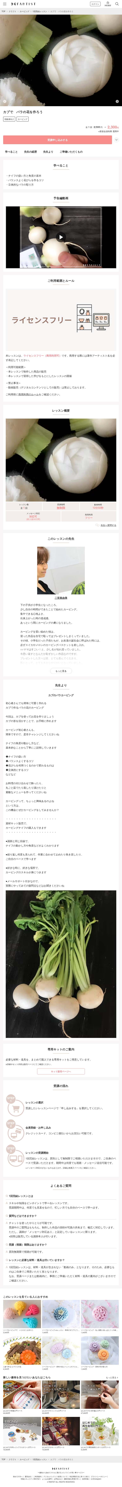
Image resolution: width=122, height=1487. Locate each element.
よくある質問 (47, 1479)
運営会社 (28, 1476)
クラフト (12, 11)
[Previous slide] (4, 101)
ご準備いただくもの (71, 151)
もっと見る (61, 670)
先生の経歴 (30, 151)
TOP (3, 11)
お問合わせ (58, 1479)
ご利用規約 (37, 1476)
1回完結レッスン (40, 11)
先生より (48, 151)
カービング (24, 11)
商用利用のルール (28, 394)
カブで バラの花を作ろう (61, 11)
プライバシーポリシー (99, 1476)
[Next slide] (117, 101)
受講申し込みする (57, 140)
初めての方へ (18, 1476)
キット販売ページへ (61, 1071)
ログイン (95, 4)
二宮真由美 (61, 598)
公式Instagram (96, 1479)
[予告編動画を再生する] (61, 237)
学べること (11, 151)
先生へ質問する (108, 525)
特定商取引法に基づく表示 (79, 1476)
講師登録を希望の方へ (72, 1479)
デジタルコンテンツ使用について (55, 1476)
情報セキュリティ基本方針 (30, 1479)
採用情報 (85, 1479)
